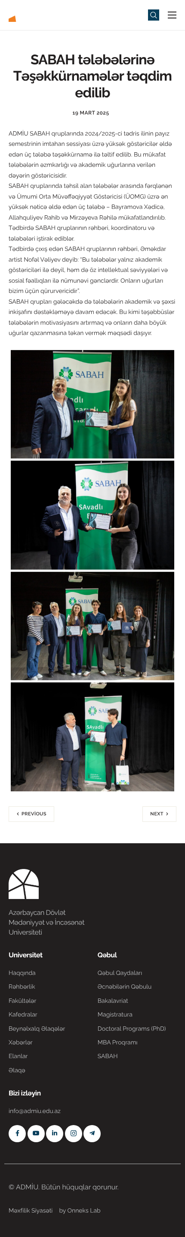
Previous (34, 814)
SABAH (108, 1056)
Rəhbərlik (22, 987)
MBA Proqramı (118, 1042)
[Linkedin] (54, 1133)
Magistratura (115, 1014)
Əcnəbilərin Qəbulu (125, 987)
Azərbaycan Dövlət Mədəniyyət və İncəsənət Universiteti (46, 922)
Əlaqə (17, 1070)
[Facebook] (17, 1133)
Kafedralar (23, 1014)
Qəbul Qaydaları (120, 973)
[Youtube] (36, 1133)
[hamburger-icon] (172, 15)
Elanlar (18, 1056)
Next (156, 814)
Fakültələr (22, 1001)
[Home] (34, 14)
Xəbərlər (21, 1042)
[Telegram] (92, 1133)
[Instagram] (73, 1133)
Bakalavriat (113, 1001)
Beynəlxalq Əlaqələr (37, 1029)
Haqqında (22, 973)
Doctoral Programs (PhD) (132, 1029)
